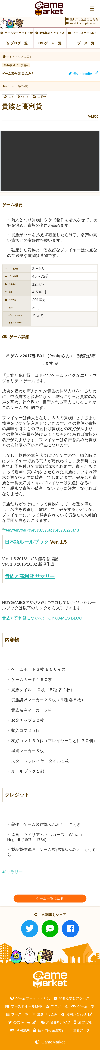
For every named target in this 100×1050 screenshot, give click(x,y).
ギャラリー (12, 872)
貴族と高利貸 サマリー (30, 576)
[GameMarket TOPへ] (50, 979)
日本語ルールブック (27, 542)
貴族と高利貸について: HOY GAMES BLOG (42, 618)
